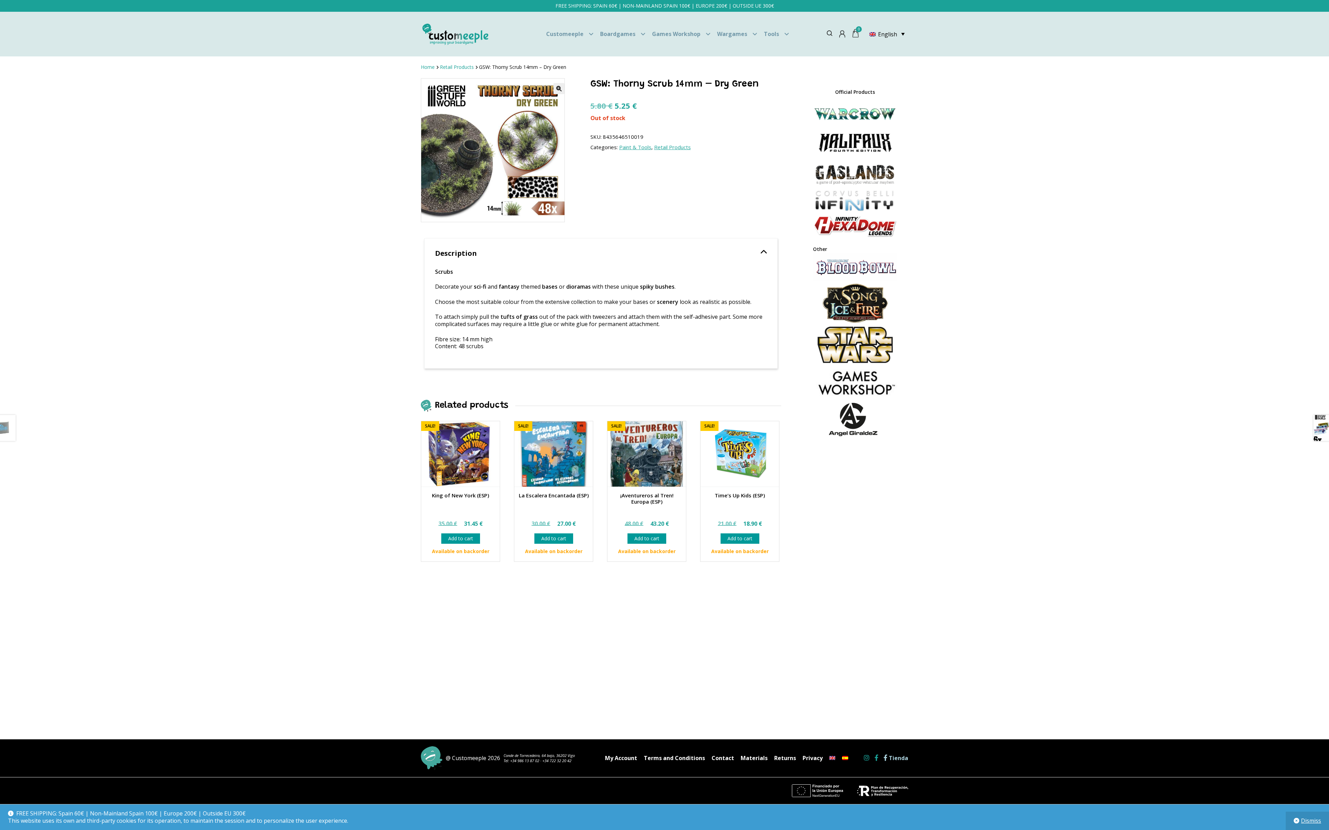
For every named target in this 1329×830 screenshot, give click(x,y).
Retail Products (457, 67)
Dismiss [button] (1311, 820)
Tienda (897, 758)
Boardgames (617, 34)
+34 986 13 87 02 (524, 760)
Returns (785, 758)
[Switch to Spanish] (845, 758)
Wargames (732, 34)
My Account (621, 758)
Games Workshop (676, 34)
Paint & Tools (635, 147)
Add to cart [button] (460, 538)
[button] (558, 88)
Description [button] (456, 253)
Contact (723, 758)
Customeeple (565, 34)
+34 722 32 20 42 (556, 760)
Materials (754, 758)
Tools (771, 34)
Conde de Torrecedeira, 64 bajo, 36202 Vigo (539, 755)
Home (428, 67)
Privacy (813, 758)
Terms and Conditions (674, 758)
